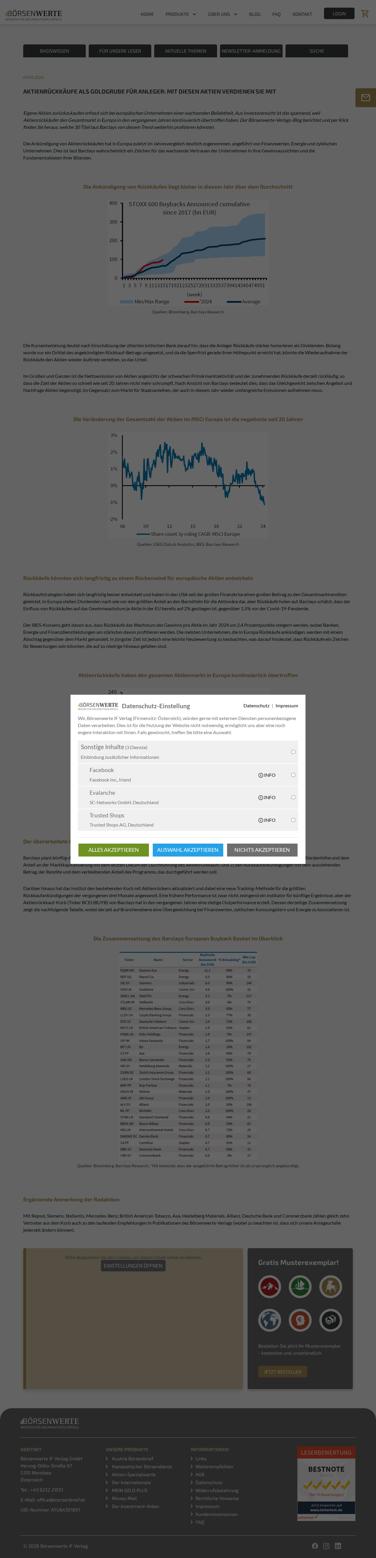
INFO (269, 775)
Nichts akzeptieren (262, 850)
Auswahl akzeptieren (188, 850)
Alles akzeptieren (113, 850)
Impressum (287, 705)
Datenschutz (257, 705)
